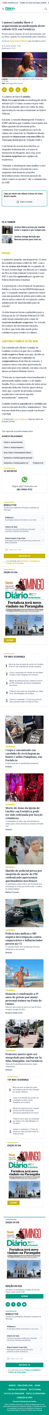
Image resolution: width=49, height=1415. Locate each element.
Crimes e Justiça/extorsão (13, 442)
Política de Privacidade (15, 563)
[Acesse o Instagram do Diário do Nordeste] (8, 1304)
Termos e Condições (30, 561)
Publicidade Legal (25, 1385)
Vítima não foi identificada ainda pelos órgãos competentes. (21, 1065)
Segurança (10, 747)
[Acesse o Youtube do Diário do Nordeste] (24, 1304)
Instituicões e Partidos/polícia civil (16, 463)
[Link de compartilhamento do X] (18, 89)
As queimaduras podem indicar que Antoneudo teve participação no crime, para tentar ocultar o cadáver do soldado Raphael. (23, 886)
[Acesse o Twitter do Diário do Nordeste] (19, 1304)
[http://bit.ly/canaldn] (27, 419)
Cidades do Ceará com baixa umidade (33, 3)
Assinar (9, 640)
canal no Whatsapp (20, 419)
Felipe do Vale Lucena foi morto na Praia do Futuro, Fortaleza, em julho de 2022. (23, 1008)
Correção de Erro (24, 1398)
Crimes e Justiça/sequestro (13, 447)
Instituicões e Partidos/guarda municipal (18, 458)
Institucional (35, 1389)
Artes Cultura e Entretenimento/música (17, 453)
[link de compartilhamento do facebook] (11, 89)
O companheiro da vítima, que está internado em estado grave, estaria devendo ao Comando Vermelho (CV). (24, 823)
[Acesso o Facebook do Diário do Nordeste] (13, 1304)
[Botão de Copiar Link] (25, 90)
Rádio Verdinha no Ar (10, 3)
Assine (37, 1385)
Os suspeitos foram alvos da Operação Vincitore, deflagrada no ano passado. (22, 948)
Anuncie (12, 1385)
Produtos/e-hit (38, 463)
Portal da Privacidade (35, 1393)
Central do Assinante (17, 1389)
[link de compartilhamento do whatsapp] (4, 89)
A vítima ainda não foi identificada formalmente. (22, 763)
